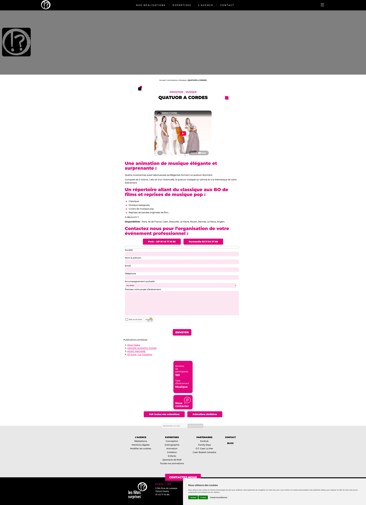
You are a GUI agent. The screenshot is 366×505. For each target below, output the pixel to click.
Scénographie (172, 445)
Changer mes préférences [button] (218, 497)
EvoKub (204, 441)
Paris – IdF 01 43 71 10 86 (162, 241)
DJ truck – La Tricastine (139, 354)
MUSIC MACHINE (136, 351)
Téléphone (130, 273)
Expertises (182, 5)
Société (129, 250)
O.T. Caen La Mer (204, 448)
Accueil (162, 80)
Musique (182, 80)
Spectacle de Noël (171, 459)
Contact (227, 5)
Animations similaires (205, 414)
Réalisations (140, 441)
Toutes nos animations (172, 463)
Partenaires (204, 437)
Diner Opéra (133, 345)
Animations (172, 80)
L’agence (205, 5)
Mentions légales (141, 445)
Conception (172, 441)
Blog (230, 443)
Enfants (172, 456)
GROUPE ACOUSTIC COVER (142, 348)
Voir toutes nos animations (164, 414)
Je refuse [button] (203, 497)
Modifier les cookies (140, 448)
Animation (171, 448)
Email (128, 265)
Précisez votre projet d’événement (143, 289)
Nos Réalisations (151, 5)
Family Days (204, 445)
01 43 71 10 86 (162, 494)
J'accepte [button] (193, 497)
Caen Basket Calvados (204, 452)
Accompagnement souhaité (140, 281)
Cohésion (172, 452)
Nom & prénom (133, 258)
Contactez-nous (183, 477)
